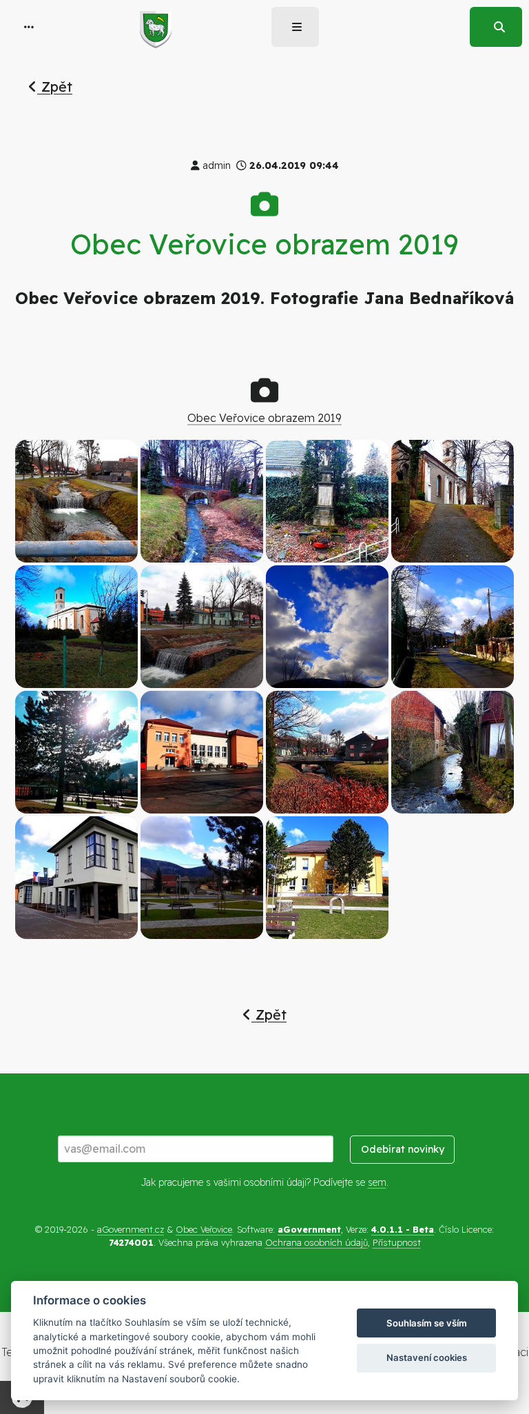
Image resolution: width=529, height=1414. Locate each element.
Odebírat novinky (402, 1149)
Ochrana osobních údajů (316, 1242)
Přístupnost (397, 1242)
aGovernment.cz (130, 1229)
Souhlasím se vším (426, 1323)
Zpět (54, 86)
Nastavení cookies (426, 1357)
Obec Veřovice (204, 1229)
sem (377, 1182)
